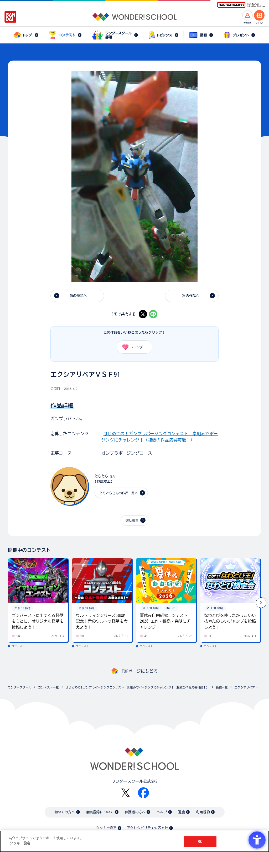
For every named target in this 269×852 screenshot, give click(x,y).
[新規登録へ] (247, 15)
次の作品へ (191, 296)
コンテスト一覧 (48, 687)
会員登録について (100, 812)
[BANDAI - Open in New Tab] (10, 17)
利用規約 (203, 812)
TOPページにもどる (140, 671)
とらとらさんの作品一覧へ (119, 492)
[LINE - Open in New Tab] (153, 314)
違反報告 (132, 520)
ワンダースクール (19, 687)
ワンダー (139, 347)
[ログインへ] (259, 15)
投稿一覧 (222, 687)
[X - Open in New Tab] (143, 314)
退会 (181, 812)
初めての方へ (64, 812)
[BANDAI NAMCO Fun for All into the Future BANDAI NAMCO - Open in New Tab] (241, 5)
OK (200, 841)
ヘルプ (162, 812)
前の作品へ (78, 296)
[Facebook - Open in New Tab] (143, 792)
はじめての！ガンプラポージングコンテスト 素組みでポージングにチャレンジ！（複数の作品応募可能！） (137, 687)
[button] (261, 602)
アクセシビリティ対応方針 (147, 828)
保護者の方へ (135, 812)
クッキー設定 (106, 828)
